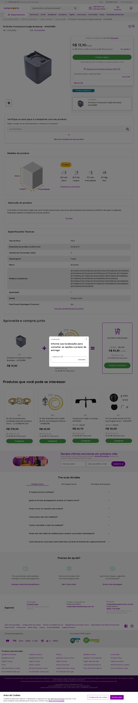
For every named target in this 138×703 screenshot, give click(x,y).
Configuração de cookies (98, 697)
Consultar (81, 359)
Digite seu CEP (58, 357)
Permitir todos (117, 697)
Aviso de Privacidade (56, 701)
